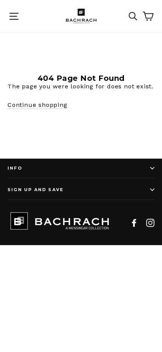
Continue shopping (37, 104)
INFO (15, 168)
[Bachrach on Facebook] (134, 222)
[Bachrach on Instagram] (150, 222)
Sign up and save (36, 189)
